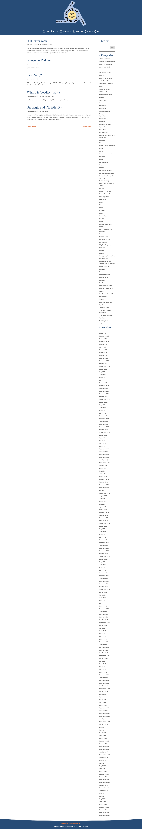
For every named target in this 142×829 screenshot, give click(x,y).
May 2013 (102, 567)
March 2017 (103, 446)
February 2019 (104, 385)
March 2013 (103, 573)
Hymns (101, 188)
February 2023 (104, 336)
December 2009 (104, 680)
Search (112, 47)
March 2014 (103, 540)
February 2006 (104, 807)
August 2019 (103, 369)
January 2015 (103, 515)
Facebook (102, 140)
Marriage (102, 210)
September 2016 (104, 463)
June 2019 (102, 374)
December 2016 (104, 454)
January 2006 (103, 810)
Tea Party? (34, 75)
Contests (102, 103)
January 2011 (103, 644)
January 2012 (103, 611)
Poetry (101, 250)
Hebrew (101, 165)
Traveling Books (49, 96)
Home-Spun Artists (105, 170)
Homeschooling (104, 181)
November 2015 (104, 487)
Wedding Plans (104, 321)
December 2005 (104, 812)
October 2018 (103, 396)
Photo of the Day (104, 239)
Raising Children (104, 274)
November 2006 (104, 782)
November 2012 (104, 584)
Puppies (102, 272)
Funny (101, 148)
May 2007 (102, 766)
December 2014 (104, 518)
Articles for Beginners (106, 78)
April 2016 (102, 474)
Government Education (106, 154)
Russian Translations (106, 288)
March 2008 (103, 738)
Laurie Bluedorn (32, 44)
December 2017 (104, 424)
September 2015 (104, 493)
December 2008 (104, 713)
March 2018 (103, 416)
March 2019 (103, 383)
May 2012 (102, 600)
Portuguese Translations (107, 256)
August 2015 (103, 496)
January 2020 (103, 355)
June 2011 (102, 631)
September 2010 (104, 655)
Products (66, 31)
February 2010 (104, 675)
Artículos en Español (105, 81)
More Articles (103, 216)
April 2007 (102, 768)
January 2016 (103, 482)
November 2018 (104, 394)
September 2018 (104, 399)
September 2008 (104, 722)
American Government (106, 64)
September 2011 (104, 622)
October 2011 (103, 620)
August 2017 (103, 435)
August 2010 (103, 658)
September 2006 (104, 788)
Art (100, 70)
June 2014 (102, 531)
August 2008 (103, 724)
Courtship (102, 108)
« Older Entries (31, 126)
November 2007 (104, 749)
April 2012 (102, 603)
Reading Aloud (103, 277)
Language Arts (104, 196)
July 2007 (102, 760)
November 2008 (104, 716)
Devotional (49, 44)
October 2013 (103, 553)
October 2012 (103, 587)
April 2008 (102, 735)
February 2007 (104, 774)
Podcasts (102, 248)
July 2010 (102, 661)
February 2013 (104, 575)
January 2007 (103, 777)
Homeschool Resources (106, 173)
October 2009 (103, 686)
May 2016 (102, 471)
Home (47, 31)
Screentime (103, 296)
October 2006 (103, 785)
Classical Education (105, 94)
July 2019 (102, 372)
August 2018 (103, 402)
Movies (101, 218)
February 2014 (104, 542)
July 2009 (102, 694)
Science (101, 291)
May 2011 (102, 633)
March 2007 (103, 771)
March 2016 (103, 476)
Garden (101, 151)
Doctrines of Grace (105, 124)
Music (101, 221)
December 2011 (104, 614)
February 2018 (104, 419)
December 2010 (104, 647)
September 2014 (104, 523)
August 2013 (103, 559)
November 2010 (104, 650)
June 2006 (102, 796)
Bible (100, 86)
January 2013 (103, 578)
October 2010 (103, 653)
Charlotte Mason (104, 89)
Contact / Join (90, 31)
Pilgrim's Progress (105, 245)
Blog (56, 31)
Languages (102, 199)
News (101, 234)
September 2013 (104, 556)
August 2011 (103, 625)
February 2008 (104, 741)
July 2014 (102, 529)
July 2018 (102, 405)
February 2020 (104, 352)
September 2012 (104, 589)
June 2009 (102, 697)
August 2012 (103, 592)
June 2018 (102, 407)
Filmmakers (103, 143)
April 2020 (102, 347)
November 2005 (104, 815)
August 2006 (103, 790)
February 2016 (104, 479)
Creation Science (104, 111)
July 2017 (102, 438)
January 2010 (103, 677)
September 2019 (104, 366)
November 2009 (104, 683)
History (101, 167)
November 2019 (104, 361)
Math (101, 213)
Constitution (103, 100)
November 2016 (104, 457)
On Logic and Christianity (44, 107)
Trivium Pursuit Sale (105, 315)
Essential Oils (103, 132)
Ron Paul (48, 79)
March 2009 (103, 705)
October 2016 (103, 460)
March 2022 (103, 339)
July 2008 (102, 727)
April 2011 (102, 636)
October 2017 (103, 429)
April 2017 (102, 443)
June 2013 (102, 564)
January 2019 (103, 388)
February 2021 (104, 341)
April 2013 (102, 570)
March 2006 (103, 804)
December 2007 (104, 746)
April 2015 (102, 507)
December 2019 (104, 358)
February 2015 (104, 512)
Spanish (101, 299)
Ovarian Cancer (104, 237)
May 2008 (102, 733)
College (101, 97)
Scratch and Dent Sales (106, 294)
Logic (46, 111)
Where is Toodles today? (43, 92)
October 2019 (103, 363)
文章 (100, 323)
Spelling (101, 305)
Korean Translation (105, 194)
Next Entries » (87, 126)
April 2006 (102, 801)
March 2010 (103, 672)
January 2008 (103, 744)
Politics (101, 253)
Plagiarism (64, 823)
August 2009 (103, 691)
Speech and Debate (105, 302)
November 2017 (104, 427)
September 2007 (104, 755)
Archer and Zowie (104, 67)
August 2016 (103, 465)
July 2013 (102, 562)
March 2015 (103, 509)
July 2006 (102, 793)
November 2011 (104, 617)
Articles (79, 31)
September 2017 (104, 432)
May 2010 (102, 666)
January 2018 (103, 421)
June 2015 (102, 501)
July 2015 (102, 498)
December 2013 (104, 548)
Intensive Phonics (105, 191)
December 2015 (104, 485)
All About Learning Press (107, 61)
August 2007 (103, 757)
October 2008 (103, 719)
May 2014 (102, 534)
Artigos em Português (106, 83)
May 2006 (102, 799)
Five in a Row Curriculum (107, 145)
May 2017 (102, 440)
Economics (102, 127)
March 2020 (103, 350)
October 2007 (103, 752)
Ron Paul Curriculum (105, 285)
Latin (101, 202)
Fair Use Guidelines (75, 823)
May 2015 (102, 504)
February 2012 (104, 609)
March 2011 (102, 639)
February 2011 (103, 642)
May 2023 (102, 333)
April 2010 (102, 669)
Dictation (102, 121)
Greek (101, 159)
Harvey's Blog (103, 162)
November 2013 (104, 551)
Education (102, 130)
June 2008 (102, 730)
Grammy (102, 156)
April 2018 (102, 413)
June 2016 (102, 468)
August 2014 (103, 526)
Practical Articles (104, 258)
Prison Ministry (104, 266)
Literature (102, 205)
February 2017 (104, 449)
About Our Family (104, 59)
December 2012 (104, 581)
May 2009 (102, 699)
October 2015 (103, 490)
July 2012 (102, 595)
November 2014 (104, 520)
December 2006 (104, 779)
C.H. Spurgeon (37, 41)
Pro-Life (102, 269)
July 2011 (102, 628)
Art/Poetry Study (105, 72)
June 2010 (102, 664)
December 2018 (104, 391)
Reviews (102, 280)
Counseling (102, 105)
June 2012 (102, 598)
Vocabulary (102, 318)
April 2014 (102, 537)
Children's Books (104, 92)
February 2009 (104, 708)
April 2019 (102, 380)
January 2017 (103, 452)
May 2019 (102, 377)
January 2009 (103, 711)
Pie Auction (103, 242)
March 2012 (103, 606)
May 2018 (102, 410)
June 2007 (102, 763)
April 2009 (102, 702)
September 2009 (104, 688)
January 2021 (103, 344)
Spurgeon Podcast (39, 60)
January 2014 (103, 545)
